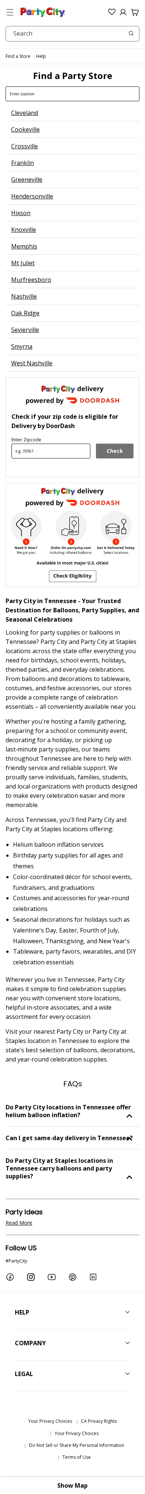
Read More (19, 1222)
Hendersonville (32, 196)
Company (30, 1343)
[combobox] (72, 33)
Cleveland (24, 113)
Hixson (20, 213)
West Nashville (31, 363)
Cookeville (25, 129)
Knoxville (23, 230)
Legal (24, 1374)
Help (41, 56)
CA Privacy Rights (99, 1421)
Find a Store (18, 56)
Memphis (24, 246)
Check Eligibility (115, 452)
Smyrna (21, 346)
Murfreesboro (31, 280)
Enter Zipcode (26, 440)
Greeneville (26, 179)
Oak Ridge (25, 313)
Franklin (22, 163)
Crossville (24, 146)
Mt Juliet (23, 263)
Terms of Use (76, 1457)
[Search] (131, 33)
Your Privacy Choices (50, 1421)
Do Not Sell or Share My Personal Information (76, 1445)
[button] (10, 12)
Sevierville (25, 330)
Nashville (24, 296)
